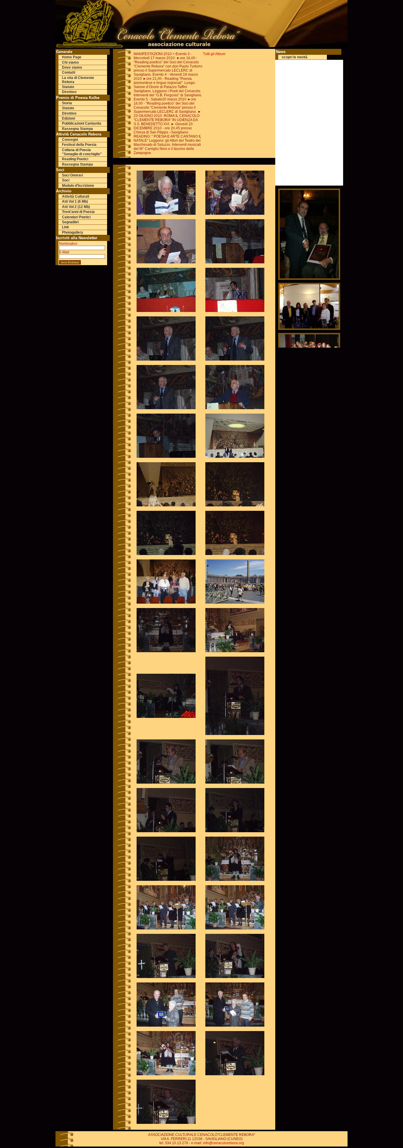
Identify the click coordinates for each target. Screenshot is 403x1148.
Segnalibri (70, 222)
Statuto (68, 87)
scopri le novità (294, 57)
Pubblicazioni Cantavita (81, 123)
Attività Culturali (75, 196)
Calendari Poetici (76, 217)
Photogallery (72, 232)
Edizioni (68, 118)
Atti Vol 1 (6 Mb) (75, 201)
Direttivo (69, 92)
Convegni (70, 140)
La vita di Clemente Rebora (78, 80)
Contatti (68, 72)
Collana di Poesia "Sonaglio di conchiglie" (82, 152)
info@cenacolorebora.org (223, 1143)
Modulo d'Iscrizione (78, 186)
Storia (67, 103)
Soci (65, 180)
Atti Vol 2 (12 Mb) (76, 207)
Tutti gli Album (214, 54)
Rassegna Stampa (77, 129)
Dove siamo (72, 67)
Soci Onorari (72, 175)
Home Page (71, 57)
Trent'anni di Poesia (78, 212)
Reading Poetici (75, 159)
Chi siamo (70, 62)
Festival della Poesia (79, 145)
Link (65, 227)
